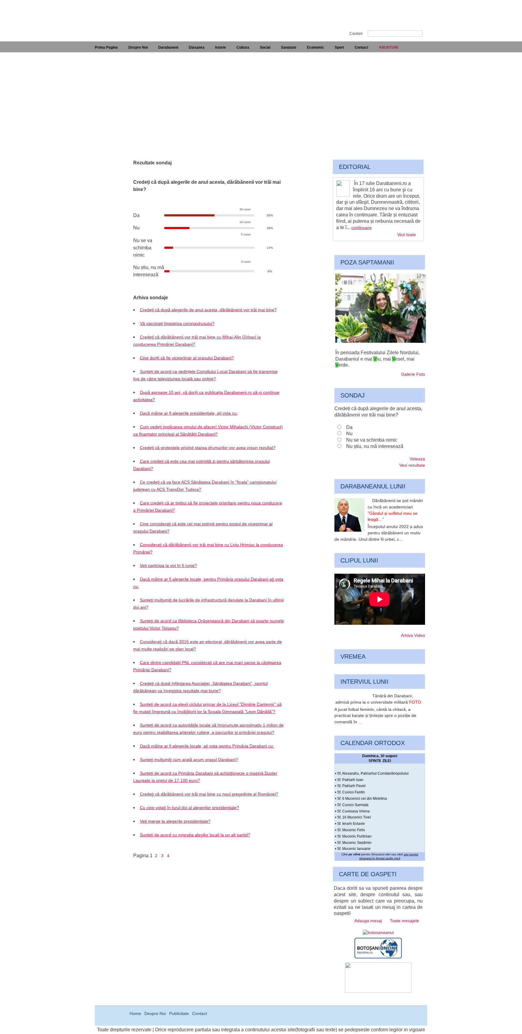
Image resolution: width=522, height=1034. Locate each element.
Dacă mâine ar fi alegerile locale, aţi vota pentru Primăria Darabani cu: (207, 746)
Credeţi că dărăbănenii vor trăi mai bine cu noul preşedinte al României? (209, 794)
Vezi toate (406, 234)
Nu (349, 433)
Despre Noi (138, 47)
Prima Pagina (106, 47)
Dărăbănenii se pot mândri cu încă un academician (395, 510)
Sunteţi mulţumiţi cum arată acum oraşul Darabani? (189, 759)
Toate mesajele (404, 920)
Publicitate (179, 1013)
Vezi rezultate (412, 465)
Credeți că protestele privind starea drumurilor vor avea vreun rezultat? (208, 447)
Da (349, 427)
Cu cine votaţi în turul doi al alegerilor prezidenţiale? (189, 807)
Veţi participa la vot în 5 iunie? (168, 565)
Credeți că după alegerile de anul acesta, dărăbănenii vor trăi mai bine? (208, 309)
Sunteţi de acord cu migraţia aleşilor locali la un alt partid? (195, 834)
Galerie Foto (413, 374)
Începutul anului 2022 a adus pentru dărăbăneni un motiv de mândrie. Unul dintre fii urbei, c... (378, 533)
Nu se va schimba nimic (371, 439)
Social (265, 47)
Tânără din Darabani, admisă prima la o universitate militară (378, 699)
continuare (361, 227)
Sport (339, 47)
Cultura (243, 47)
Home (135, 1013)
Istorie (220, 47)
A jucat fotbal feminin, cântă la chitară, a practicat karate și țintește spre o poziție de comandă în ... (375, 715)
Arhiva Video (413, 635)
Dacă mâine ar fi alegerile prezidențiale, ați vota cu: (189, 413)
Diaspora (197, 47)
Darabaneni (168, 47)
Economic (315, 47)
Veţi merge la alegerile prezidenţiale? (175, 821)
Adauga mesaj (368, 920)
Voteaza (417, 458)
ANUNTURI (388, 47)
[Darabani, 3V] (380, 341)
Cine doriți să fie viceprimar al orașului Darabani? (187, 357)
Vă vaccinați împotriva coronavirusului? (177, 323)
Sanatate (288, 47)
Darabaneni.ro (127, 15)
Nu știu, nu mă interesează (374, 446)
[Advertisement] (261, 97)
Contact (361, 47)
